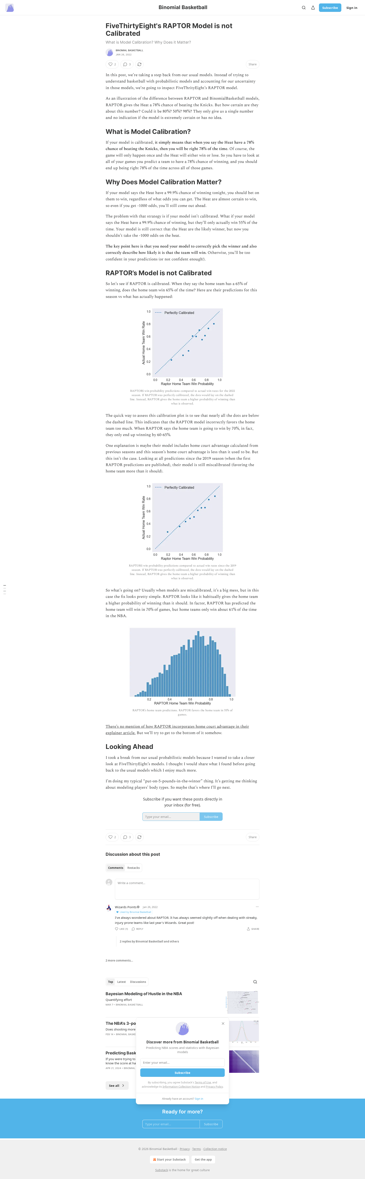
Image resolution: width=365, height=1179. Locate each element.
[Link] (99, 131)
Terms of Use (203, 1082)
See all (114, 1085)
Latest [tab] (121, 982)
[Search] (304, 7)
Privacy (185, 1149)
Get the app (203, 1159)
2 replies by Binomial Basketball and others (149, 941)
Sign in (351, 8)
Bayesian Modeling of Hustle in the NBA (144, 993)
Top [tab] (110, 982)
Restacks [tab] (133, 868)
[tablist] (124, 868)
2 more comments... (119, 960)
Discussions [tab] (138, 982)
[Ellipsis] (257, 906)
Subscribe (330, 8)
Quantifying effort (119, 999)
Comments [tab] (115, 868)
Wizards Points (125, 907)
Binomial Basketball (129, 50)
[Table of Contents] (5, 589)
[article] (182, 1002)
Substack (161, 1170)
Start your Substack (171, 1159)
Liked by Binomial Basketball (135, 911)
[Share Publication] (313, 7)
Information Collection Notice (181, 1086)
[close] (223, 1023)
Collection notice (215, 1149)
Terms (196, 1149)
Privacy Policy (214, 1086)
